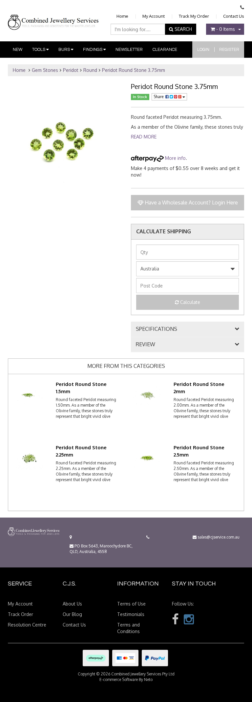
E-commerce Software (118, 679)
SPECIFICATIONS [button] (156, 329)
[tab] (187, 329)
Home (122, 16)
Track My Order (194, 16)
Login (203, 49)
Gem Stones (45, 70)
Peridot (70, 70)
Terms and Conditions (128, 628)
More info (175, 158)
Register (229, 49)
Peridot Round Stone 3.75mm (133, 70)
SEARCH (182, 29)
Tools (39, 49)
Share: (159, 96)
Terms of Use (131, 603)
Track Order (20, 614)
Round (90, 70)
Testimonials (130, 614)
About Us (72, 603)
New (17, 49)
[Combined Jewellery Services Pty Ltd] (54, 17)
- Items (225, 29)
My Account (153, 16)
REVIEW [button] (145, 345)
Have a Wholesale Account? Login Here (190, 202)
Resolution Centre (27, 625)
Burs (64, 49)
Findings (93, 49)
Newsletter (129, 49)
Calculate (189, 302)
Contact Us (233, 16)
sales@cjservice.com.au (218, 537)
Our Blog (72, 614)
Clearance (165, 49)
